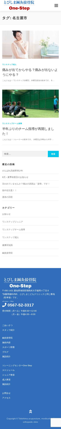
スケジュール (8, 370)
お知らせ (6, 214)
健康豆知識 (7, 245)
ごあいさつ (7, 325)
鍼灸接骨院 (7, 253)
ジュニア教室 (8, 375)
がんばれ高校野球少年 (12, 170)
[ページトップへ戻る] (30, 411)
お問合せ (6, 393)
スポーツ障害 (8, 347)
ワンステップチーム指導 (12, 123)
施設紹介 (6, 356)
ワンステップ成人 (9, 64)
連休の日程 (7, 197)
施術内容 (6, 342)
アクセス (6, 398)
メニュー (56, 5)
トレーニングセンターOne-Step (17, 365)
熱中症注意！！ (9, 190)
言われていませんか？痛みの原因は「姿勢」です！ (26, 184)
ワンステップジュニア (12, 222)
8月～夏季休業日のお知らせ (15, 177)
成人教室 (6, 379)
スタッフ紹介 (8, 330)
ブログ (5, 352)
